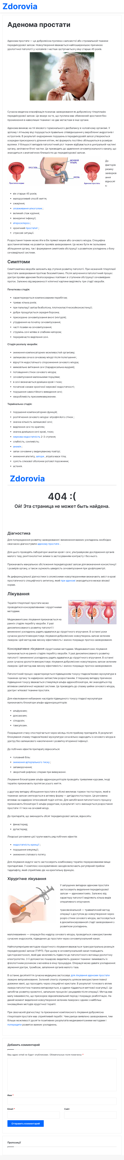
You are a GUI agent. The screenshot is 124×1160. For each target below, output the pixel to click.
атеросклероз (21, 223)
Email (11, 1109)
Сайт (67, 1109)
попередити (14, 1024)
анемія (17, 446)
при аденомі (68, 580)
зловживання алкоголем (28, 208)
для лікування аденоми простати (90, 975)
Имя (10, 1095)
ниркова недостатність (27, 436)
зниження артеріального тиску (31, 762)
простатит (32, 228)
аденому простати (48, 543)
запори (40, 456)
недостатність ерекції (26, 844)
